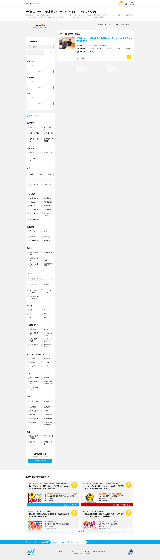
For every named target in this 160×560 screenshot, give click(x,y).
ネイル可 (32, 366)
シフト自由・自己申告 (33, 291)
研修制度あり (48, 401)
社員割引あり (48, 414)
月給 (49, 174)
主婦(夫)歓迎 (48, 206)
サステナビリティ (76, 551)
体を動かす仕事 (33, 259)
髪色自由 (32, 358)
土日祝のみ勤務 (33, 285)
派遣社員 (47, 237)
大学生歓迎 (33, 202)
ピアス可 (47, 362)
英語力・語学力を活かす (33, 437)
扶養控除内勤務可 (33, 253)
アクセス (66, 551)
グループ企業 (90, 551)
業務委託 (47, 240)
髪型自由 (47, 358)
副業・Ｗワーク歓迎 (48, 214)
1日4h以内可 (48, 252)
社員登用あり (48, 418)
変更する (40, 71)
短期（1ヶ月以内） (34, 134)
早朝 (30, 310)
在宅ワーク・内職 (48, 259)
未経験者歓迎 (33, 198)
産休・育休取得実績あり (48, 423)
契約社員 (32, 237)
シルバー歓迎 (33, 209)
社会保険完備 (33, 418)
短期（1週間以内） (48, 128)
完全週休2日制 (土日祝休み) (34, 297)
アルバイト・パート (33, 232)
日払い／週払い (48, 185)
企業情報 (60, 551)
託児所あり (33, 422)
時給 (31, 174)
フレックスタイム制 (48, 291)
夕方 (45, 314)
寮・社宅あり (33, 411)
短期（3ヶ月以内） (48, 134)
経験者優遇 (33, 442)
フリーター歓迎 (33, 214)
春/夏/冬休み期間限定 (48, 140)
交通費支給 (33, 407)
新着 (117, 24)
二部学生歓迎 (48, 202)
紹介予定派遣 (33, 240)
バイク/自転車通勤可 (33, 382)
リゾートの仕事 (33, 265)
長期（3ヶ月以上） (34, 140)
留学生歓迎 (47, 209)
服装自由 (32, 362)
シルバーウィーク (33, 159)
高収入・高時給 (33, 185)
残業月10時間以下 (48, 265)
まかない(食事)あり (34, 402)
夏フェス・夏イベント (48, 154)
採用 (83, 551)
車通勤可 (47, 378)
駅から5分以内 (34, 378)
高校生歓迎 (47, 198)
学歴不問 (32, 206)
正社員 (46, 231)
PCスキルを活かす (48, 437)
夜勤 (45, 317)
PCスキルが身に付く (34, 388)
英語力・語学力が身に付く (48, 382)
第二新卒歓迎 (33, 219)
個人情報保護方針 (100, 551)
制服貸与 (32, 414)
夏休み (31, 152)
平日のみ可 (47, 284)
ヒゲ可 (46, 366)
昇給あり (47, 411)
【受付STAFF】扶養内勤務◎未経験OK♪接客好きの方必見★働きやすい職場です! (104, 39)
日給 (40, 174)
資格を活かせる (48, 443)
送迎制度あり (48, 407)
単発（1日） (33, 127)
